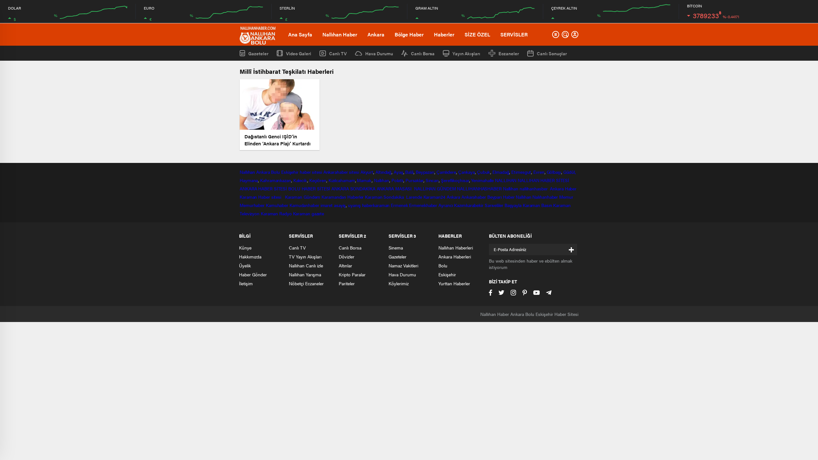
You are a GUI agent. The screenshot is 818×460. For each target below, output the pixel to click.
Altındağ (383, 172)
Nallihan (510, 188)
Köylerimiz (399, 283)
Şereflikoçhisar (455, 180)
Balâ (409, 172)
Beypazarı (425, 172)
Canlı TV (338, 53)
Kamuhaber (277, 205)
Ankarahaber (335, 172)
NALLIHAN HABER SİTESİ (543, 180)
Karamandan (333, 197)
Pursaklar (414, 180)
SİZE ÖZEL (477, 34)
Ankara (375, 34)
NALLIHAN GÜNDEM (435, 188)
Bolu (275, 172)
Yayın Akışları (466, 53)
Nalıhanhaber (545, 197)
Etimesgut (521, 172)
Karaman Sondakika (385, 197)
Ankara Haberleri (454, 256)
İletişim (246, 283)
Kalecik (300, 180)
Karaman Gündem (302, 197)
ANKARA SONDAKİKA (353, 188)
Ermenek (399, 205)
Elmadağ (500, 172)
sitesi (353, 172)
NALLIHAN (505, 180)
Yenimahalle (482, 180)
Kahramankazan (275, 180)
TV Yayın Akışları (305, 256)
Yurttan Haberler (454, 283)
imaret (326, 205)
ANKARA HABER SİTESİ (263, 188)
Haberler (444, 34)
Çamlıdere (446, 172)
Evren (538, 172)
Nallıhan (247, 172)
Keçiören (317, 180)
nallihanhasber (534, 188)
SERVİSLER (514, 34)
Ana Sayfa (300, 34)
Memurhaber (252, 205)
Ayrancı (445, 205)
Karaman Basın (537, 205)
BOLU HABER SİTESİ (309, 188)
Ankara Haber (563, 188)
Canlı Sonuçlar (552, 53)
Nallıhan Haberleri (455, 247)
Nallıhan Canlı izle (306, 265)
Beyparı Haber (501, 197)
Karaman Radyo (276, 213)
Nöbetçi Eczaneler (306, 283)
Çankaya (466, 172)
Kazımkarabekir (468, 205)
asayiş (340, 205)
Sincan (432, 180)
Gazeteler (258, 53)
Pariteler (347, 283)
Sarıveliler (494, 205)
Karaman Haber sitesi (262, 197)
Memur (566, 197)
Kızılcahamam (341, 180)
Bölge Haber (409, 34)
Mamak (364, 180)
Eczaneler (508, 53)
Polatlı (397, 180)
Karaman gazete (308, 213)
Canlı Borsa (423, 53)
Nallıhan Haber (339, 34)
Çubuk (483, 172)
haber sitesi (311, 172)
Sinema (396, 247)
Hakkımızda (250, 256)
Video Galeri (298, 53)
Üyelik (245, 265)
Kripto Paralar (352, 274)
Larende (414, 197)
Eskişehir (289, 172)
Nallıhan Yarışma (305, 274)
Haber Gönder (253, 274)
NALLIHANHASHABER (479, 188)
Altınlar (345, 265)
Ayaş (398, 172)
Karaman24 (434, 197)
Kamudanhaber (304, 205)
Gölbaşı (554, 172)
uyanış (354, 205)
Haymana (249, 180)
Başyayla (513, 205)
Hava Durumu (379, 53)
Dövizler (346, 256)
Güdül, (569, 172)
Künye (245, 247)
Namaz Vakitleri (403, 265)
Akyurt (366, 172)
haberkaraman (376, 205)
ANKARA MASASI (395, 188)
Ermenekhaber (423, 205)
